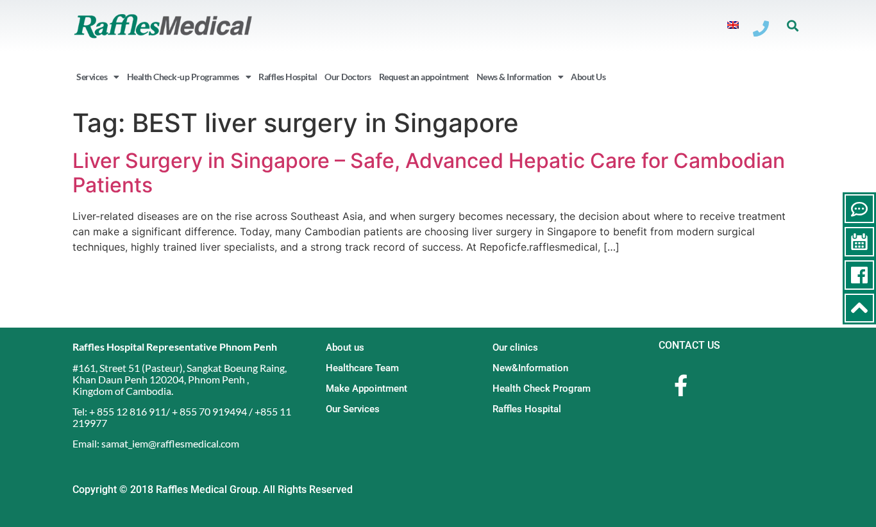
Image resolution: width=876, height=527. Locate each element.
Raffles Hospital (287, 76)
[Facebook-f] (680, 385)
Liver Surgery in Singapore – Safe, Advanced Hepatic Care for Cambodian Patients (428, 172)
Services (91, 76)
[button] (793, 26)
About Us (588, 76)
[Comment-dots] (859, 209)
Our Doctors (347, 76)
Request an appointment (424, 76)
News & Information (514, 76)
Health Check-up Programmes (183, 76)
